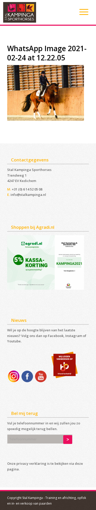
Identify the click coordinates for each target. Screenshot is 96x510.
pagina (13, 469)
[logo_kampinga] (38, 12)
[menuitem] (81, 11)
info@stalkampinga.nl (28, 194)
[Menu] (81, 11)
